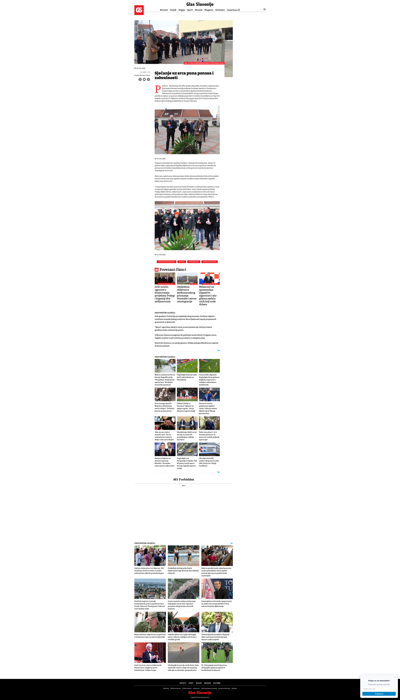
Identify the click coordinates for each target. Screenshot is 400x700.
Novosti (164, 10)
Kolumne (220, 10)
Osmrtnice (232, 10)
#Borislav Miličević (209, 261)
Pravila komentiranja (224, 688)
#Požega (182, 261)
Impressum (196, 688)
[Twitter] (140, 79)
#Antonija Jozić (194, 261)
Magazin (208, 10)
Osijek (173, 10)
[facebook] (148, 79)
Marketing (166, 688)
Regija (182, 10)
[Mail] (144, 79)
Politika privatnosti (175, 688)
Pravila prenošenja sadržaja (209, 688)
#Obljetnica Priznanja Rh (166, 261)
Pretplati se (379, 694)
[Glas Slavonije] (139, 14)
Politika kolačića (187, 688)
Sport (190, 10)
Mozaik (198, 10)
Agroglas (234, 688)
